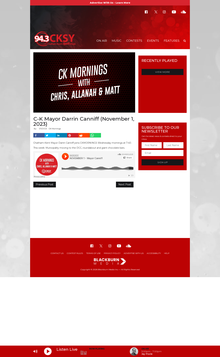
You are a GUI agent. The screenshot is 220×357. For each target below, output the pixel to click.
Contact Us (57, 253)
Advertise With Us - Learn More (110, 2)
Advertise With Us (133, 253)
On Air (101, 41)
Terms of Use (93, 253)
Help (166, 253)
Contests (134, 41)
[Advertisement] (110, 212)
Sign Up (163, 162)
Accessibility (154, 253)
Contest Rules (75, 253)
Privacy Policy (112, 253)
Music (116, 41)
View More (162, 72)
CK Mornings (55, 128)
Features (171, 41)
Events (153, 41)
